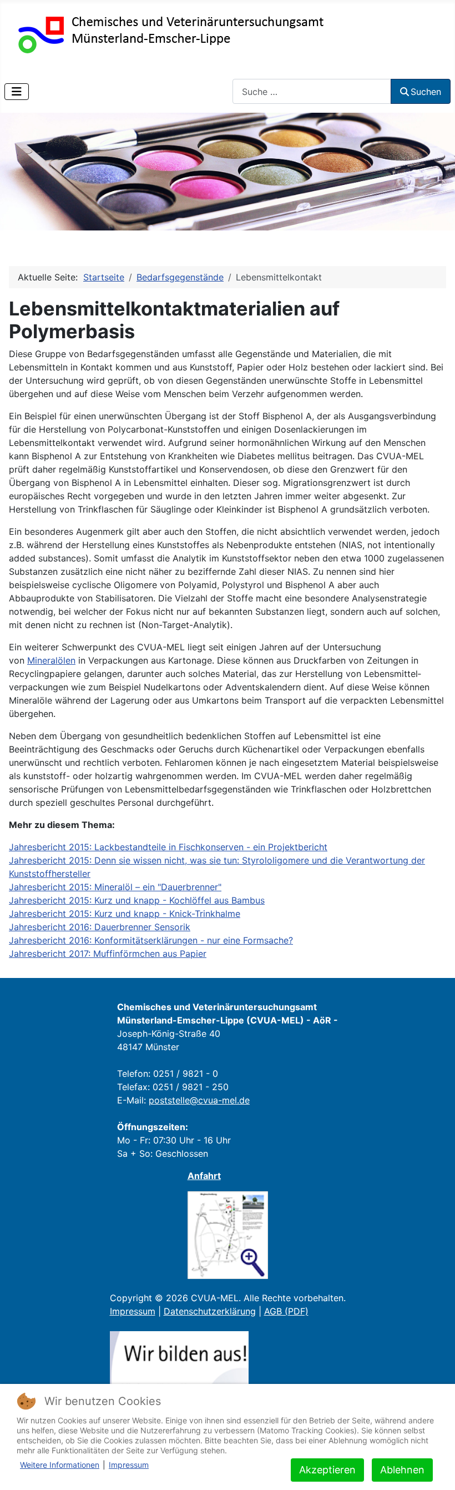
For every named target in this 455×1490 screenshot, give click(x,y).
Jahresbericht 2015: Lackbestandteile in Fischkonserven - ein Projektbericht (168, 846)
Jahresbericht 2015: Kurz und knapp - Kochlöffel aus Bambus (137, 900)
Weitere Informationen (59, 1464)
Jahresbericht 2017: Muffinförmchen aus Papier (107, 953)
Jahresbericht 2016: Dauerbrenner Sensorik (99, 926)
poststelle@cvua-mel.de (199, 1100)
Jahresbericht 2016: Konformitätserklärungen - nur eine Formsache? (151, 940)
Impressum (132, 1311)
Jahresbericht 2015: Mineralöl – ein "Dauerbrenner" (115, 886)
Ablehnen (402, 1470)
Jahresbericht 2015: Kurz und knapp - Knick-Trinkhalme (124, 913)
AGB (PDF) (286, 1311)
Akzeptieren (327, 1470)
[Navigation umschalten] (16, 91)
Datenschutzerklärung (210, 1311)
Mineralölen (51, 660)
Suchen (426, 91)
